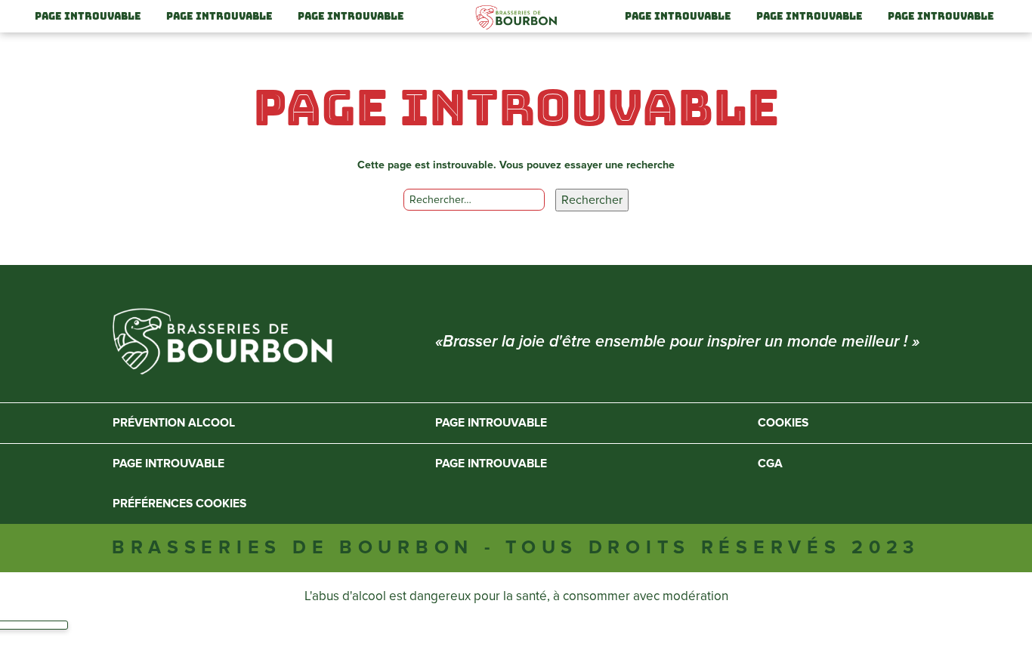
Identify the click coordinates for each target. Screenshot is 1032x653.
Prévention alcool (174, 423)
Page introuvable (88, 16)
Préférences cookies (179, 504)
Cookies (783, 423)
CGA (770, 464)
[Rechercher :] (473, 200)
